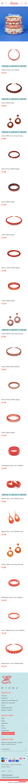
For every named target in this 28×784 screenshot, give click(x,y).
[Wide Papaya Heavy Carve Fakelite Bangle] (14, 451)
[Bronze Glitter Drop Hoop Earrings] (14, 121)
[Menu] (2, 3)
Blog (2, 725)
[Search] (22, 3)
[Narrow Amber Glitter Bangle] (14, 253)
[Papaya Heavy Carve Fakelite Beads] (14, 649)
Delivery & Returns (6, 710)
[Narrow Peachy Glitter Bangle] (14, 385)
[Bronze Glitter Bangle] (14, 187)
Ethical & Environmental (8, 703)
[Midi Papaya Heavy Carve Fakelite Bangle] (14, 583)
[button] (14, 782)
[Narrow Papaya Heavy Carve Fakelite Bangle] (14, 616)
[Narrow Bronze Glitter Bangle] (14, 154)
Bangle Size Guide (6, 708)
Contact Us (4, 698)
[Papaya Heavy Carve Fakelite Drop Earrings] (14, 517)
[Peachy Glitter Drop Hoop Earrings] (14, 319)
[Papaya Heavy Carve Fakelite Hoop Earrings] (14, 484)
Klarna (3, 721)
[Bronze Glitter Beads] (14, 88)
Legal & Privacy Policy (16, 764)
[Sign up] (26, 749)
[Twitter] (2, 688)
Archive (3, 728)
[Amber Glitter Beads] (14, 220)
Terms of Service (5, 764)
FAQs (2, 718)
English (3, 771)
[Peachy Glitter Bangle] (14, 418)
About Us (4, 696)
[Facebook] (6, 688)
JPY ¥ (10, 771)
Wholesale (4, 723)
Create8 (16, 777)
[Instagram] (9, 688)
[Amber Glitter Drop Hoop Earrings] (14, 550)
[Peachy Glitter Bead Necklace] (14, 352)
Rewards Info (5, 730)
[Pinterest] (13, 688)
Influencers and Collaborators (9, 700)
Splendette (9, 775)
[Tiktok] (17, 688)
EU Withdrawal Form (8, 733)
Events (3, 705)
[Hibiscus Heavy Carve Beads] (14, 55)
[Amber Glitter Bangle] (14, 286)
